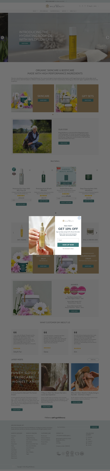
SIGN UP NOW (68, 245)
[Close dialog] (79, 218)
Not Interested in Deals (68, 248)
